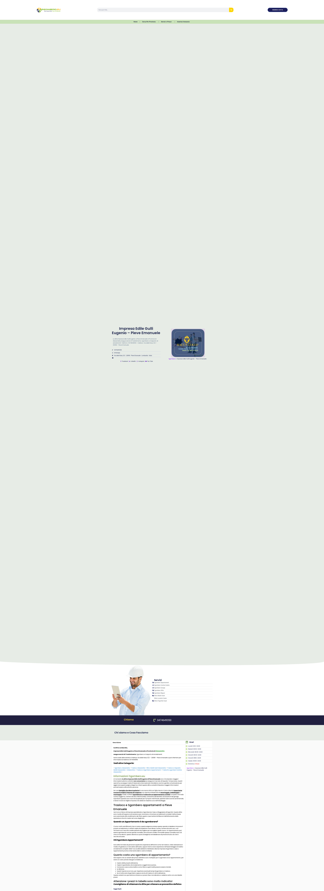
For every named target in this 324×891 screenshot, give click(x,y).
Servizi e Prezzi (166, 22)
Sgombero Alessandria (122, 768)
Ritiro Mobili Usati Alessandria (156, 768)
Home (135, 22)
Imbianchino (131, 770)
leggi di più (117, 889)
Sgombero (172, 359)
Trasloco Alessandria (138, 768)
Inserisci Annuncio (183, 22)
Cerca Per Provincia (149, 22)
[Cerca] (231, 10)
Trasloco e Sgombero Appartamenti (149, 770)
